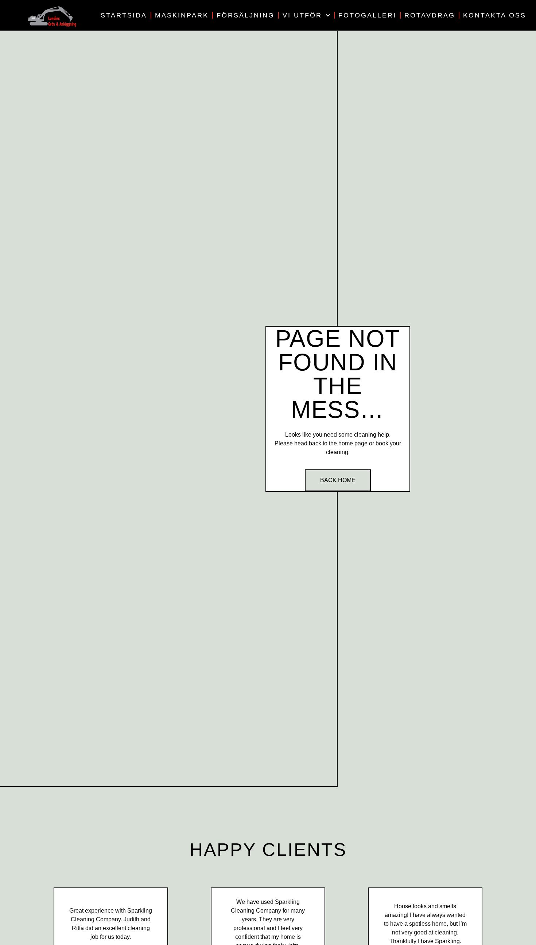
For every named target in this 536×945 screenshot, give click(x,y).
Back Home (338, 480)
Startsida (124, 15)
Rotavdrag (429, 15)
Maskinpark (182, 15)
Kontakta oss (494, 15)
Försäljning (246, 15)
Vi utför (302, 15)
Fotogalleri (367, 15)
